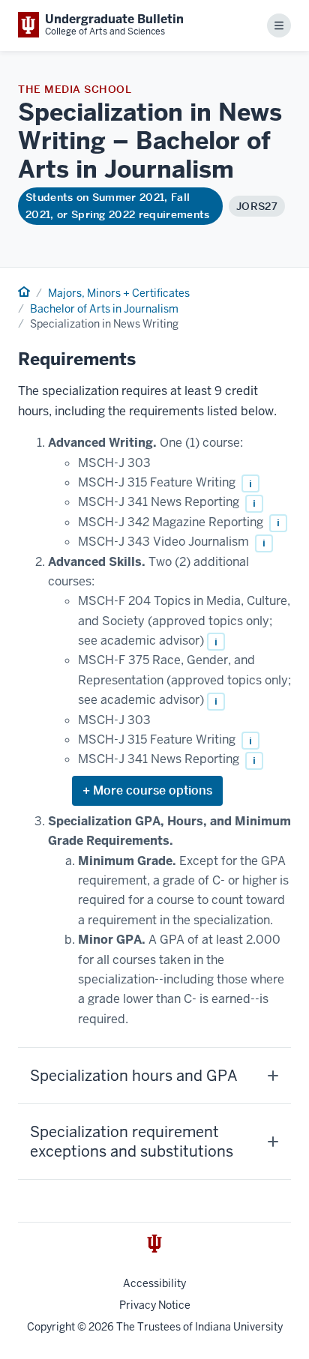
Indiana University (239, 1327)
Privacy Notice (154, 1305)
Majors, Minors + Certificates (119, 293)
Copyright (51, 1327)
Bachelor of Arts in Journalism (104, 309)
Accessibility (154, 1283)
